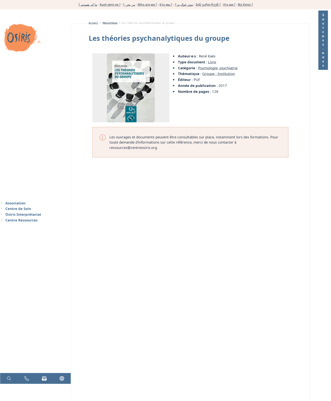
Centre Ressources (21, 220)
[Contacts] (26, 378)
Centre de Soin (18, 208)
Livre (212, 62)
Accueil (93, 23)
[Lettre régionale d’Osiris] (44, 378)
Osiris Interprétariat (23, 214)
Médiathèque (110, 23)
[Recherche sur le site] (9, 378)
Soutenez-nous (323, 40)
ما (87, 4)
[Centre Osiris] (22, 38)
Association (15, 203)
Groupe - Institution (218, 73)
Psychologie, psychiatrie (218, 67)
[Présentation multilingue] (62, 378)
